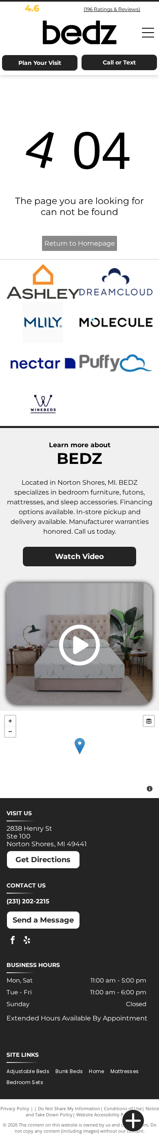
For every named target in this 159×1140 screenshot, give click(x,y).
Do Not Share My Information (69, 1108)
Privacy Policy (14, 1108)
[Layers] (149, 721)
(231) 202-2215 (28, 901)
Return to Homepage (79, 243)
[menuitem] (31, 1071)
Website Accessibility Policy (104, 1114)
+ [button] (10, 721)
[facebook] (13, 941)
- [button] (10, 731)
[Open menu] (148, 33)
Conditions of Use (123, 1108)
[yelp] (27, 941)
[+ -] (79, 754)
